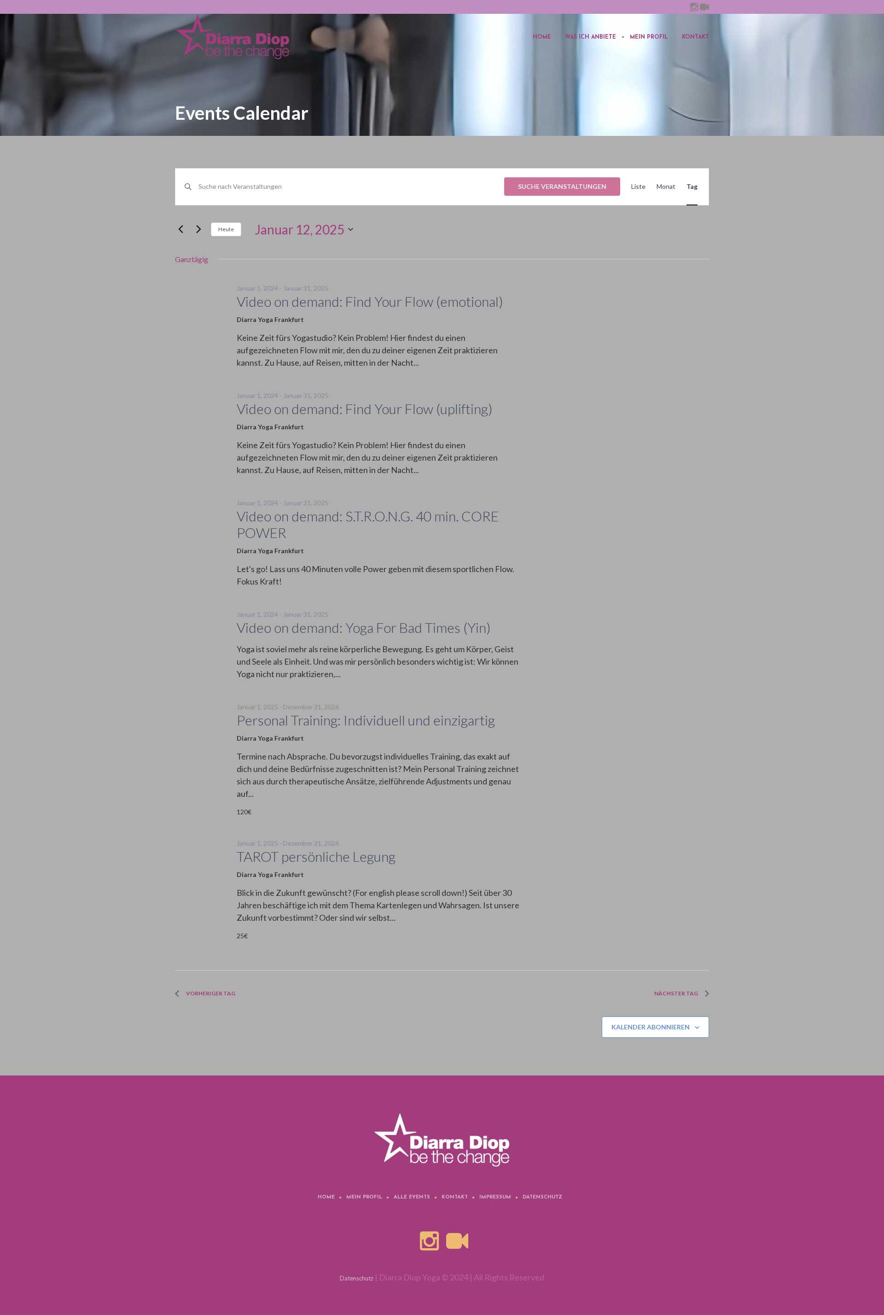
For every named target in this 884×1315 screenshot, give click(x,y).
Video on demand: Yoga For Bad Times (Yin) (364, 627)
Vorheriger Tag (210, 993)
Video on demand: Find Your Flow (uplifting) (365, 408)
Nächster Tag (676, 993)
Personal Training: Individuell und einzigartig (366, 720)
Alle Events (412, 1197)
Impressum (495, 1197)
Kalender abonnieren (650, 1027)
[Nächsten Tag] (198, 229)
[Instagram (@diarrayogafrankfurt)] (693, 7)
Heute (226, 229)
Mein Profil (364, 1197)
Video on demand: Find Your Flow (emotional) (370, 301)
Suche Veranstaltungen (562, 186)
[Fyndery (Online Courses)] (704, 7)
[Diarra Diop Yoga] (442, 1140)
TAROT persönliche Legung (316, 856)
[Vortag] (180, 229)
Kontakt (455, 1197)
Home (326, 1197)
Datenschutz (542, 1197)
